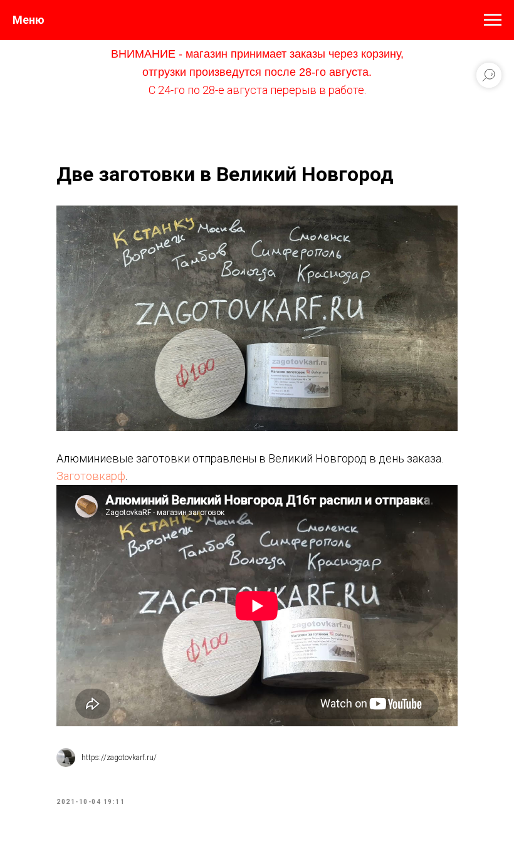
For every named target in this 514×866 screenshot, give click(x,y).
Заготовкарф (90, 476)
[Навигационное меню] (492, 20)
